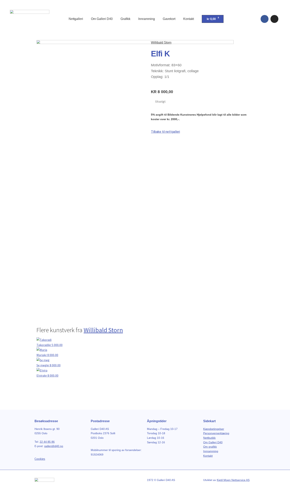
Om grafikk (210, 446)
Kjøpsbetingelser (213, 428)
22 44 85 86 (47, 441)
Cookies (40, 459)
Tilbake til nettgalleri (165, 132)
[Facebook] (264, 19)
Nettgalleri (76, 19)
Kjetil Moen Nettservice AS (233, 480)
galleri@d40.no (53, 446)
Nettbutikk (209, 437)
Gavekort (169, 19)
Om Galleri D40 (102, 19)
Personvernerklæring (216, 433)
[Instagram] (274, 19)
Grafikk (125, 19)
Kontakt (188, 19)
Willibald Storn (161, 42)
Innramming (146, 19)
